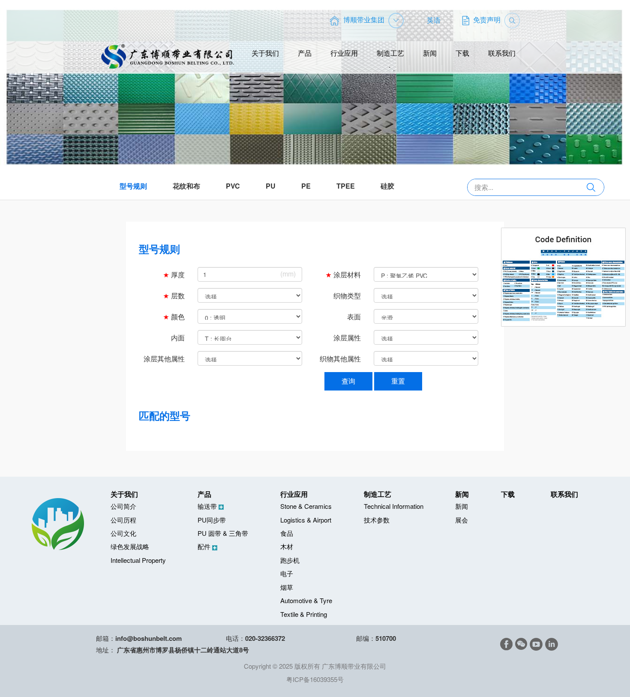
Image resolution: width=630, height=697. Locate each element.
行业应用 (344, 53)
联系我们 (502, 53)
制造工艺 (390, 53)
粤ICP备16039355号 (315, 679)
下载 (462, 53)
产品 (305, 53)
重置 (398, 381)
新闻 (430, 53)
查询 (348, 381)
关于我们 (265, 53)
